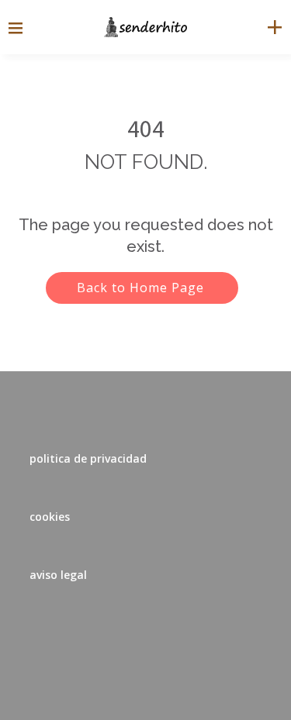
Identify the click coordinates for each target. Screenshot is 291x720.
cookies (49, 516)
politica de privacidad (88, 458)
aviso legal (58, 574)
